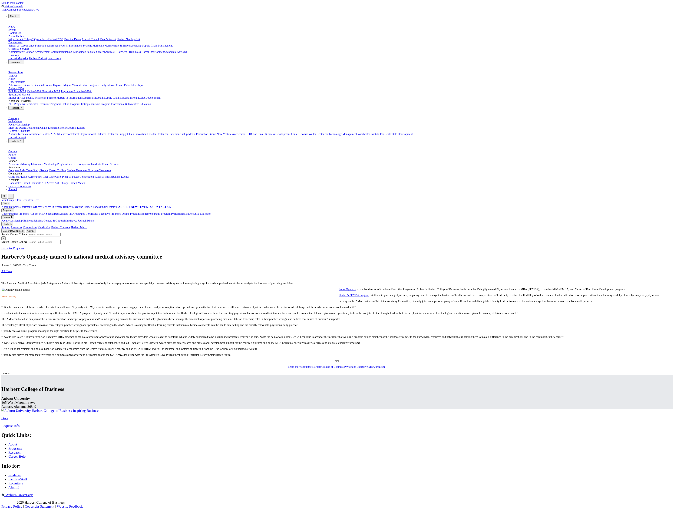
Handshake (14, 182)
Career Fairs (35, 176)
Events (12, 29)
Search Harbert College (14, 234)
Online (12, 157)
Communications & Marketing (68, 51)
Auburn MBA (16, 88)
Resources (16, 227)
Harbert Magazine (18, 58)
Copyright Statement (39, 506)
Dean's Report (108, 39)
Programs (15, 62)
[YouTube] (8, 378)
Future (12, 154)
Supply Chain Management (157, 45)
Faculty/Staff (17, 479)
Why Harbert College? (21, 39)
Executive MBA (51, 91)
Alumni (12, 189)
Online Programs (89, 85)
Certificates (31, 104)
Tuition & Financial (33, 85)
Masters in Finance (45, 97)
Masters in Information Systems (74, 97)
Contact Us (14, 32)
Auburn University (18, 495)
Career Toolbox (57, 170)
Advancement (42, 51)
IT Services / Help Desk (127, 51)
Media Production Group (202, 134)
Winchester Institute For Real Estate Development (385, 134)
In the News (15, 121)
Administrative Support (21, 51)
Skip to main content (12, 2)
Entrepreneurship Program (95, 104)
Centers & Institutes (19, 130)
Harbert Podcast (38, 58)
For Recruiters (25, 9)
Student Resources (77, 170)
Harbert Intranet (17, 137)
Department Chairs (37, 127)
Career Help (17, 456)
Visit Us (12, 75)
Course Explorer (53, 85)
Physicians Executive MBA (76, 91)
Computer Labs (17, 170)
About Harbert (16, 36)
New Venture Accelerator (231, 134)
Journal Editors (76, 127)
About (13, 16)
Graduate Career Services (99, 51)
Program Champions (99, 170)
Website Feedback (70, 506)
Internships (137, 85)
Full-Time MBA (17, 91)
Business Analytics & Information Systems (68, 45)
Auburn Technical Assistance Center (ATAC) (33, 134)
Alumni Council (91, 39)
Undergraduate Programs (15, 213)
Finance (39, 45)
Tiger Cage (48, 176)
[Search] (4, 196)
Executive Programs (50, 104)
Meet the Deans (72, 39)
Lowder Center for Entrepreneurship (167, 134)
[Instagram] (14, 378)
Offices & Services (18, 48)
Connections (30, 227)
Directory (13, 55)
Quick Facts (41, 39)
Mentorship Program (55, 164)
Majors (67, 85)
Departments (15, 42)
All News (6, 271)
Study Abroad (107, 85)
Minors (76, 85)
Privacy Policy (11, 506)
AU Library (61, 182)
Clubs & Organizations (107, 176)
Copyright (8, 502)
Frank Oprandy (347, 289)
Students (15, 141)
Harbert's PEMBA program (354, 295)
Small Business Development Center (278, 134)
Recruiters (15, 483)
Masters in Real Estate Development (140, 97)
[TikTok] (21, 378)
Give (36, 9)
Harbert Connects (31, 182)
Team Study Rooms (37, 170)
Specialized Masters (19, 94)
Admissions (14, 85)
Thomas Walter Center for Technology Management (328, 134)
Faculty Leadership (19, 124)
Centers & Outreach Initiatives (60, 220)
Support (5, 227)
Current (12, 151)
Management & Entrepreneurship (123, 45)
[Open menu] (11, 196)
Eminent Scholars (58, 127)
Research (15, 108)
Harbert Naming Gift (128, 39)
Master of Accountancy (21, 97)
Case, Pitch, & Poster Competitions (74, 176)
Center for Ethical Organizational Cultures (82, 134)
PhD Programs (16, 104)
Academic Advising (176, 51)
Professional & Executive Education (131, 104)
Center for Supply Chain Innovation (127, 134)
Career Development (153, 51)
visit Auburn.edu (13, 6)
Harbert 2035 (55, 39)
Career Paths (123, 85)
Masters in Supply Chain (106, 97)
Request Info (15, 72)
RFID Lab (251, 134)
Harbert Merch (77, 182)
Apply (11, 78)
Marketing (98, 45)
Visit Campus (8, 9)
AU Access (48, 182)
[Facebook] (2, 378)
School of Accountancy (21, 45)
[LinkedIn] (27, 378)
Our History (54, 58)
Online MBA (34, 91)
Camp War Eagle (17, 176)
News (11, 26)
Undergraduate (16, 81)
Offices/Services (42, 206)
